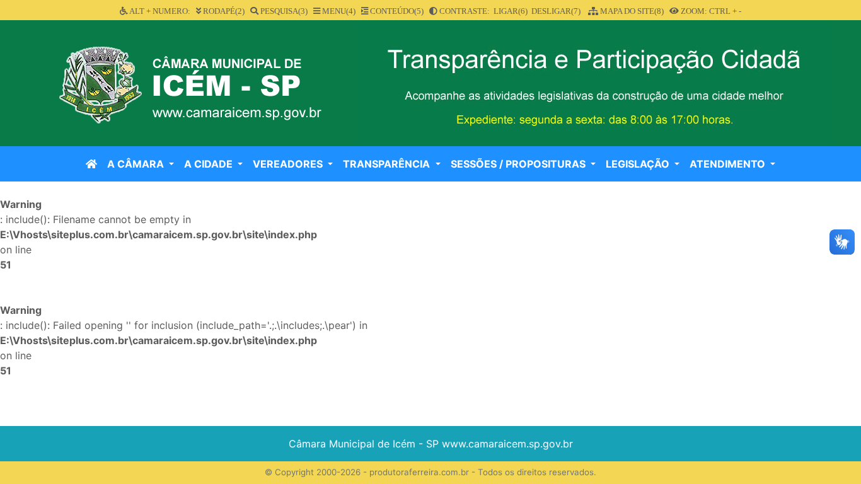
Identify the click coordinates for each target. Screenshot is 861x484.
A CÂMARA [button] (136, 164)
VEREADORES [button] (289, 164)
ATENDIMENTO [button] (729, 164)
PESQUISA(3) (283, 11)
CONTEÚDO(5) (396, 11)
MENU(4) (337, 11)
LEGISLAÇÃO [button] (639, 164)
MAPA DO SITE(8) (631, 11)
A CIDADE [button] (209, 164)
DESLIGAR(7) (556, 11)
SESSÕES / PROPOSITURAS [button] (519, 164)
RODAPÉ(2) (223, 11)
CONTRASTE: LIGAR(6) (482, 11)
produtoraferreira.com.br (419, 472)
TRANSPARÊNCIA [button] (387, 164)
